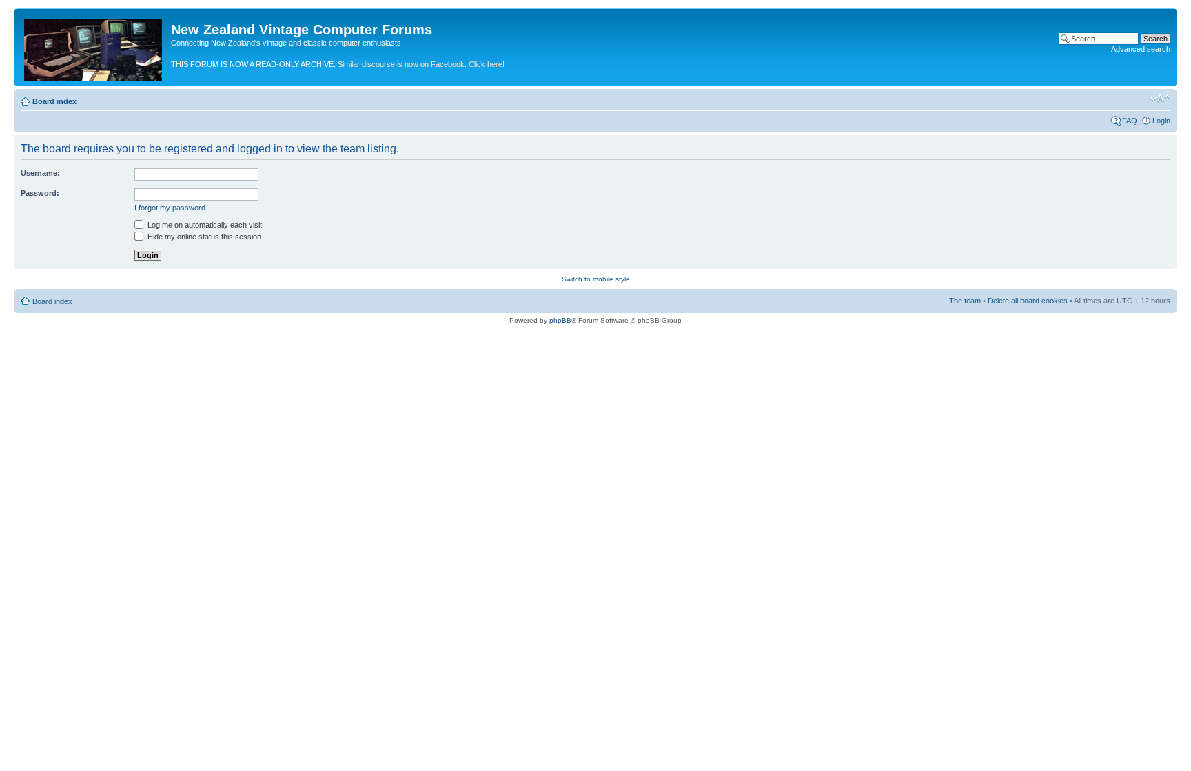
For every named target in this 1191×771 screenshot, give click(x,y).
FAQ (1129, 121)
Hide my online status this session (203, 236)
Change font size (1160, 98)
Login (1161, 121)
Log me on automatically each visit (203, 225)
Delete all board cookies (1028, 301)
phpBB (560, 320)
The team (965, 301)
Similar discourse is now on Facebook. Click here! (421, 64)
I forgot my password (169, 207)
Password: (40, 193)
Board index (54, 101)
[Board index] (94, 47)
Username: (40, 173)
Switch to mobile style (596, 279)
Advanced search (1140, 49)
